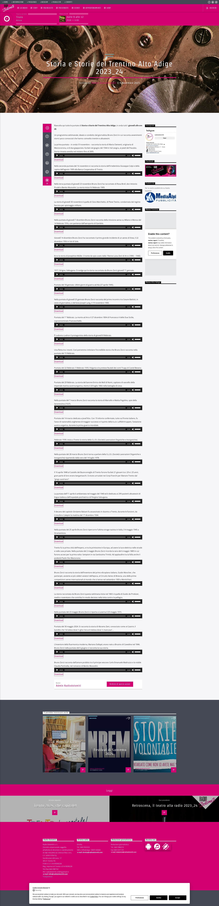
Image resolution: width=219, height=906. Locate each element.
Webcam (44, 2)
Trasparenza (47, 876)
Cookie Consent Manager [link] (40, 888)
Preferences (140, 898)
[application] (98, 155)
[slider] (138, 155)
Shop (109, 8)
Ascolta (212, 8)
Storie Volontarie (155, 754)
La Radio (23, 8)
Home (6, 2)
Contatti (69, 2)
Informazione (18, 2)
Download (58, 159)
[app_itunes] (158, 846)
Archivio (109, 56)
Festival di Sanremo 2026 (110, 752)
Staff (35, 8)
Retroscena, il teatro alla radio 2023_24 (165, 805)
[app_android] (149, 846)
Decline (158, 898)
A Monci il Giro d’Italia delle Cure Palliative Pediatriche (64, 748)
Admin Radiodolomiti (103, 82)
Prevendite (64, 8)
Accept (177, 898)
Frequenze (32, 2)
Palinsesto (48, 8)
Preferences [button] (46, 899)
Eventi (77, 8)
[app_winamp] (166, 846)
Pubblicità (57, 2)
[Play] (57, 155)
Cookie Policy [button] (94, 896)
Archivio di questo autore (120, 684)
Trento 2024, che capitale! (55, 805)
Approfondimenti (93, 8)
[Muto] (133, 155)
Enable (168, 253)
